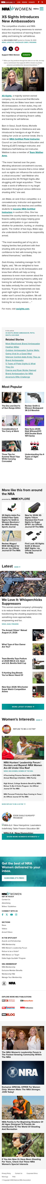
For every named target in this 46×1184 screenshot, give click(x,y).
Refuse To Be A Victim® (24, 729)
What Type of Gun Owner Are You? (14, 645)
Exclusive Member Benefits (12, 970)
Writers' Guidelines (9, 906)
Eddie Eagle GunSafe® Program (24, 816)
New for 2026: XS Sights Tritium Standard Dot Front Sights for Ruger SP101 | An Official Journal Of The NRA (34, 521)
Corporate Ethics (32, 1173)
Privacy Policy (6, 1173)
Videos (4, 928)
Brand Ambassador (21, 333)
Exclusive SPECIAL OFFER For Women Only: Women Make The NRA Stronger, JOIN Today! (21, 1089)
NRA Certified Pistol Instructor (24, 139)
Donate (32, 2)
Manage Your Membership (12, 977)
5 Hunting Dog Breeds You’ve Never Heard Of (12, 674)
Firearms (32, 42)
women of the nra (25, 771)
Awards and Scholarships (11, 941)
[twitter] (10, 47)
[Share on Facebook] (4, 47)
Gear (9, 624)
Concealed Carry (21, 42)
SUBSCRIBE (14, 878)
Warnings (5, 1177)
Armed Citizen (7, 932)
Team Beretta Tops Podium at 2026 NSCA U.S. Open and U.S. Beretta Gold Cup (14, 661)
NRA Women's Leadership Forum (14, 948)
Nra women (13, 771)
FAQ (13, 1177)
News (4, 42)
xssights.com (22, 308)
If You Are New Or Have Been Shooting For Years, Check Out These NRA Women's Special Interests (21, 1162)
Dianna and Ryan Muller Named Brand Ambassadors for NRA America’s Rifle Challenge (21, 374)
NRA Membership (8, 944)
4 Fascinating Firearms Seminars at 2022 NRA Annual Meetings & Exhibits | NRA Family (22, 776)
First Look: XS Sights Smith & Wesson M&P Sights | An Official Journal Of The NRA (34, 548)
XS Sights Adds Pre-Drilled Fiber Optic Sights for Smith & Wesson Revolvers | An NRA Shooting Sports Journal (11, 521)
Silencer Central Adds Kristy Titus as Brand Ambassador (23, 358)
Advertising (6, 903)
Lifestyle (10, 42)
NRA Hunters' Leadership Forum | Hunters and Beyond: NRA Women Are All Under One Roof (23, 765)
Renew (24, 2)
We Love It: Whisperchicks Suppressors (22, 601)
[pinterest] (17, 47)
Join (18, 2)
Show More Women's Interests (25, 836)
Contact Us (6, 899)
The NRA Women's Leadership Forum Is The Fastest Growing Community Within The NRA (22, 1055)
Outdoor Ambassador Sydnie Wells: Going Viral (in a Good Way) (22, 352)
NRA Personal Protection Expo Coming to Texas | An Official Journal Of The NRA (23, 795)
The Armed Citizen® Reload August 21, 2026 (14, 631)
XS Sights (7, 95)
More (16, 567)
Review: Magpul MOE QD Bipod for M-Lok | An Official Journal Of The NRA (11, 547)
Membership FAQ (8, 974)
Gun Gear (15, 335)
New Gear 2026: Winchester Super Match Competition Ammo (15, 689)
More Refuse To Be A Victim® (13, 804)
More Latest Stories (28, 706)
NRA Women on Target (10, 955)
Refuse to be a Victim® (10, 951)
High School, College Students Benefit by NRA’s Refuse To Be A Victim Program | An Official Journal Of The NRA (22, 786)
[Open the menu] (41, 8)
